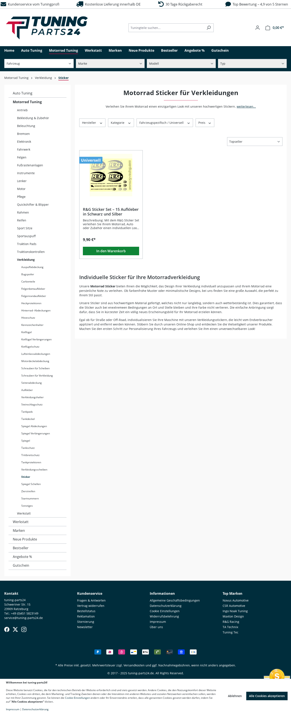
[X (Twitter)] (15, 629)
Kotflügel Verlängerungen (36, 339)
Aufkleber (27, 390)
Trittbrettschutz (30, 455)
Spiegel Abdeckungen (34, 426)
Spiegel (25, 440)
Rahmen (23, 212)
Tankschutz (28, 448)
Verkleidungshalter (32, 397)
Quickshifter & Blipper (33, 204)
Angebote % (22, 556)
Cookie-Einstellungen (77, 698)
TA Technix (230, 627)
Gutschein (21, 565)
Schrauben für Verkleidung (37, 375)
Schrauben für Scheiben (35, 368)
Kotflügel (26, 332)
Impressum (158, 622)
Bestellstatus (86, 611)
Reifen (21, 220)
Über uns (156, 627)
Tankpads (27, 412)
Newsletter (85, 627)
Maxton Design (233, 616)
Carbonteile (28, 281)
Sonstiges (27, 506)
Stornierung (85, 622)
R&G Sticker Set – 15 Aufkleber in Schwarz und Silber (111, 211)
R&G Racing (231, 622)
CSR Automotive (234, 606)
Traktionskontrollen (31, 252)
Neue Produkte (25, 539)
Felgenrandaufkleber (33, 296)
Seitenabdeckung (31, 383)
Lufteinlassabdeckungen (35, 354)
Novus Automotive (236, 600)
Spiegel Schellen (31, 484)
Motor (21, 189)
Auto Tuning (22, 93)
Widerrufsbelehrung (164, 616)
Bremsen (23, 134)
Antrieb (22, 110)
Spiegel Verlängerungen (35, 433)
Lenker (22, 181)
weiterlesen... (246, 106)
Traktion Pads (26, 244)
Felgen (21, 157)
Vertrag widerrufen (90, 606)
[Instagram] (23, 629)
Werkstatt (24, 513)
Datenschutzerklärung (166, 606)
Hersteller (89, 123)
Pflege (21, 197)
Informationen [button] (162, 593)
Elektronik (24, 142)
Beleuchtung (26, 126)
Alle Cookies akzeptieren (267, 696)
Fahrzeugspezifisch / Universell (161, 123)
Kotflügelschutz (30, 346)
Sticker (25, 477)
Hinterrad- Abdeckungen (35, 310)
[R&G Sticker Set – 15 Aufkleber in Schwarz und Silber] (111, 175)
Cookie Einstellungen (165, 611)
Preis (202, 123)
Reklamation (86, 616)
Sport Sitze (24, 228)
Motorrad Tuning (27, 102)
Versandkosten (134, 665)
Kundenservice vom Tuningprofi (32, 4)
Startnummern (30, 498)
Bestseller (21, 548)
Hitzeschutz (28, 317)
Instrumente (26, 173)
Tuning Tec (230, 632)
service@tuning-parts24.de (23, 618)
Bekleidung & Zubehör (33, 118)
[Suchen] (209, 27)
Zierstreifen (28, 491)
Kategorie (118, 123)
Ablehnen (235, 696)
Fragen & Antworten (91, 600)
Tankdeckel (28, 419)
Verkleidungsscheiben (34, 469)
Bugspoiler (27, 274)
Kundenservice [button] (89, 593)
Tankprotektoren (31, 462)
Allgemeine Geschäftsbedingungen (175, 600)
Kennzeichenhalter (32, 325)
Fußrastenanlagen (30, 165)
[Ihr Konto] (257, 27)
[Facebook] (6, 629)
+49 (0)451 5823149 (24, 613)
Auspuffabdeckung (32, 267)
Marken (19, 530)
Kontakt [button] (11, 593)
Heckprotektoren (31, 303)
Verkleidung (26, 260)
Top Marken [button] (232, 593)
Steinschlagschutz (32, 404)
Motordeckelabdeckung (35, 361)
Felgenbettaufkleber (33, 289)
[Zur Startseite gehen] (46, 28)
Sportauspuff (26, 236)
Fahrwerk (23, 149)
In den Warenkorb (111, 251)
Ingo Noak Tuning (235, 611)
